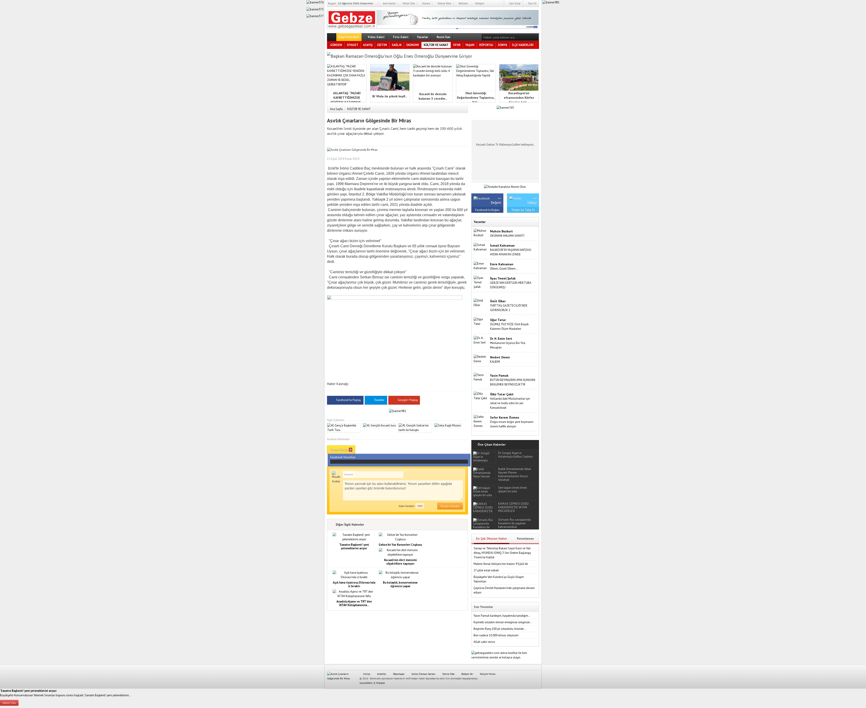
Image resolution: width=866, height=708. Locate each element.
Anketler (381, 674)
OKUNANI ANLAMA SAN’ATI (507, 236)
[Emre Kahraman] (481, 266)
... (499, 197)
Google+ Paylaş (407, 400)
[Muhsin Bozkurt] (481, 233)
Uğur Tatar (498, 320)
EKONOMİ (412, 45)
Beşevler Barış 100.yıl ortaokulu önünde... (500, 629)
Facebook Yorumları (342, 457)
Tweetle (379, 400)
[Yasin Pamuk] (481, 377)
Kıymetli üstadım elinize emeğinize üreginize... (503, 622)
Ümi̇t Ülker (498, 301)
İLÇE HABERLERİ (523, 45)
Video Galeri (376, 37)
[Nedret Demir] (481, 359)
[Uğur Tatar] (481, 321)
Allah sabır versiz (484, 642)
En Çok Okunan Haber (491, 538)
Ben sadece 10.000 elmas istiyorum (496, 635)
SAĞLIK (397, 45)
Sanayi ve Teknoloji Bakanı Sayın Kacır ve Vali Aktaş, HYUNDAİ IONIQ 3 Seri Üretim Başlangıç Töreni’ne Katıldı (502, 552)
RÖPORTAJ (486, 45)
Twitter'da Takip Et (523, 210)
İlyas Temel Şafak (503, 278)
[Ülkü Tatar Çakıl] (481, 396)
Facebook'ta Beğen (487, 210)
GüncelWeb (365, 683)
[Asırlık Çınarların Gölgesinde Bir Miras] (352, 18)
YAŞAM (469, 45)
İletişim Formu (487, 674)
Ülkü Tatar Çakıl (501, 394)
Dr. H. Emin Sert (501, 339)
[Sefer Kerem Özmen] (481, 421)
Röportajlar (398, 674)
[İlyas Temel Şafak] (481, 282)
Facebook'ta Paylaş (348, 400)
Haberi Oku (9, 702)
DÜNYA (502, 45)
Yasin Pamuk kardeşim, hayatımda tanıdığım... (502, 616)
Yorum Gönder (340, 449)
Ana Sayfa (388, 3)
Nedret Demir (500, 357)
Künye (426, 3)
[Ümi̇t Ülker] (481, 303)
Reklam (463, 3)
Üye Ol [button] (532, 3)
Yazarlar (422, 37)
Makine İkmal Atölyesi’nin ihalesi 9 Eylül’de (501, 564)
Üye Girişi (515, 3)
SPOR (457, 45)
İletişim (479, 3)
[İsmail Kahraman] (481, 247)
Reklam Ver (467, 674)
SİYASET (352, 45)
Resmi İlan (443, 37)
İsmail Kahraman (502, 245)
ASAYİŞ (368, 45)
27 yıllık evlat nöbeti (486, 570)
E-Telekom (379, 683)
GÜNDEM (336, 45)
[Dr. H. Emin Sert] (481, 340)
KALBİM (495, 362)
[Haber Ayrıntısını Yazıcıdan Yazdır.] (464, 159)
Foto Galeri (400, 37)
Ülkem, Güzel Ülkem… (504, 268)
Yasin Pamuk (499, 375)
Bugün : (350, 3)
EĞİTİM (382, 45)
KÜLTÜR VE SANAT (436, 45)
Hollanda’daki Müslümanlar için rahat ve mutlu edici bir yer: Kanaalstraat (510, 403)
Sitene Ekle (444, 3)
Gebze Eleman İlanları (423, 674)
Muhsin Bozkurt (501, 231)
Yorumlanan (525, 538)
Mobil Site (408, 3)
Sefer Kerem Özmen (504, 417)
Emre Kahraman (501, 264)
